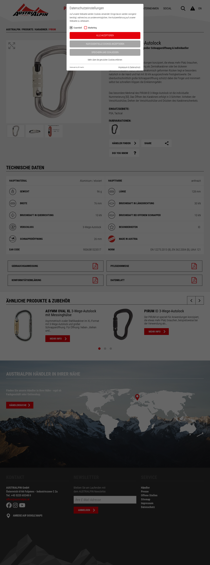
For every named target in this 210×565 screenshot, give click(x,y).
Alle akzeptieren (105, 35)
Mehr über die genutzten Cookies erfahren (105, 60)
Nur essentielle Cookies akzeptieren (105, 44)
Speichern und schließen (105, 52)
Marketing (92, 28)
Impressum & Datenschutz (129, 67)
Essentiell (78, 28)
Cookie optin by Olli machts (77, 67)
